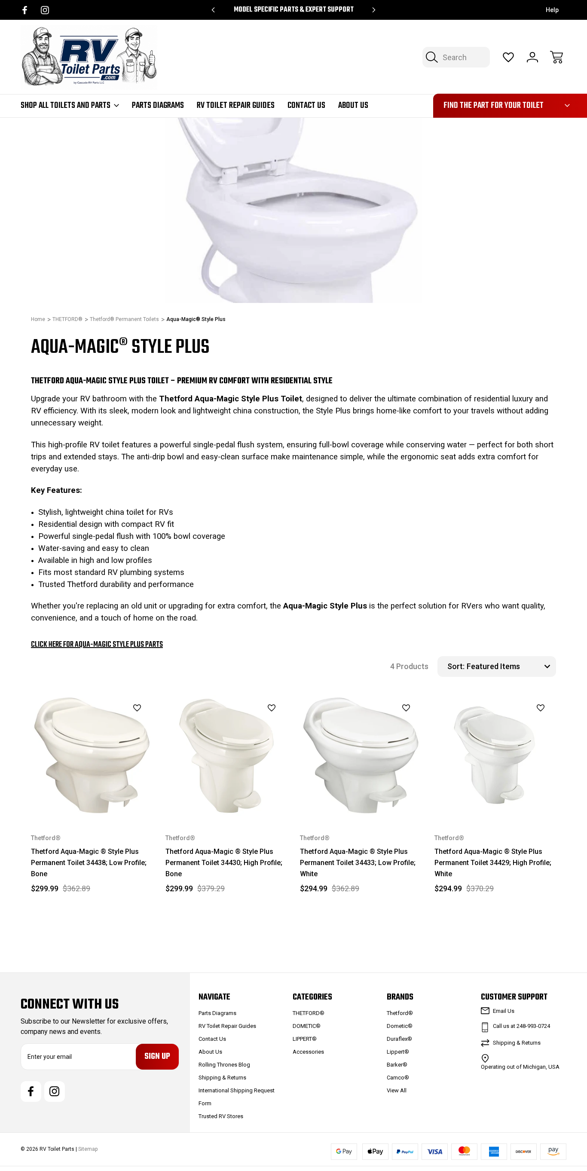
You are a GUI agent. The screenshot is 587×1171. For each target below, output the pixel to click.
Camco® (398, 1077)
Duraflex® (399, 1039)
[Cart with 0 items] (556, 57)
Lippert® (398, 1052)
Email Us (503, 1011)
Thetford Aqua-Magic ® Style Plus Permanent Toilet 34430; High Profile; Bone (223, 862)
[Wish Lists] (508, 57)
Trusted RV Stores (221, 1116)
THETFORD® (308, 1013)
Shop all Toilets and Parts (65, 105)
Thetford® (400, 1013)
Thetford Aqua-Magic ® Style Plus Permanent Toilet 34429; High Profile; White (492, 862)
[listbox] (510, 666)
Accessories (308, 1052)
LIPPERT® (305, 1039)
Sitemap (88, 1149)
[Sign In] (532, 57)
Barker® (397, 1064)
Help (552, 9)
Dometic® (400, 1026)
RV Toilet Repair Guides (236, 105)
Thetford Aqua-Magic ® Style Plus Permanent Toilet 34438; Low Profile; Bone (89, 862)
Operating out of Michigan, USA (520, 1067)
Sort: (456, 666)
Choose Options (91, 796)
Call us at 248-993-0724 (521, 1026)
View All (397, 1090)
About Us (353, 105)
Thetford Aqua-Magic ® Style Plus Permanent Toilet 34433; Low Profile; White (358, 862)
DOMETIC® (307, 1026)
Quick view (115, 723)
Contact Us (306, 105)
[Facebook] (25, 10)
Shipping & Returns (222, 1077)
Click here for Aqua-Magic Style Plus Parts (97, 645)
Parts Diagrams (158, 105)
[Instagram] (45, 10)
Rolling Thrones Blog (224, 1064)
